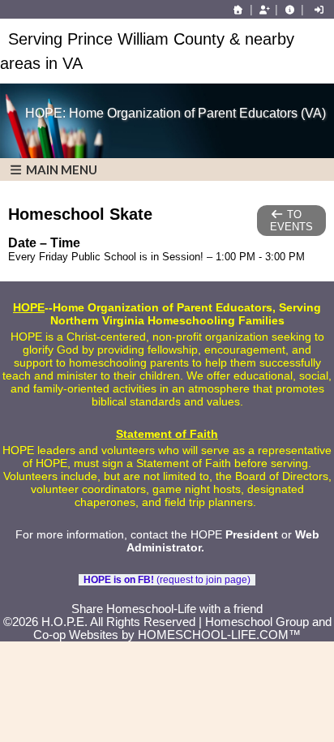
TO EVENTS (291, 220)
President (251, 534)
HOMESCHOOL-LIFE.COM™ (219, 634)
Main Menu (60, 169)
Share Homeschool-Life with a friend (167, 609)
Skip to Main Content (167, 596)
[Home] (238, 10)
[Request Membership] (264, 10)
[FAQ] (289, 10)
